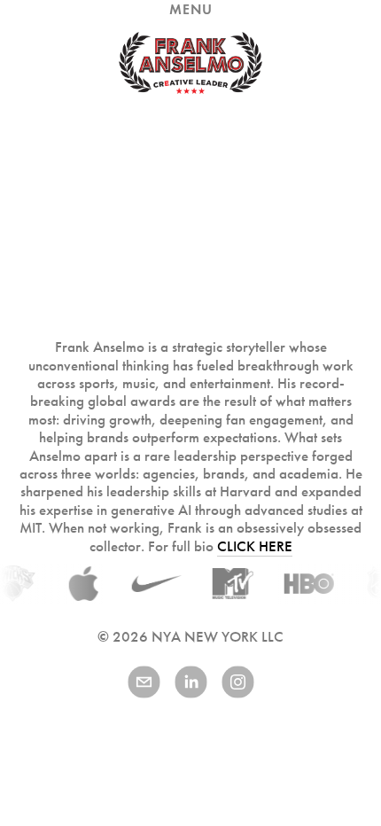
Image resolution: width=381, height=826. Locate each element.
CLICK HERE (254, 546)
